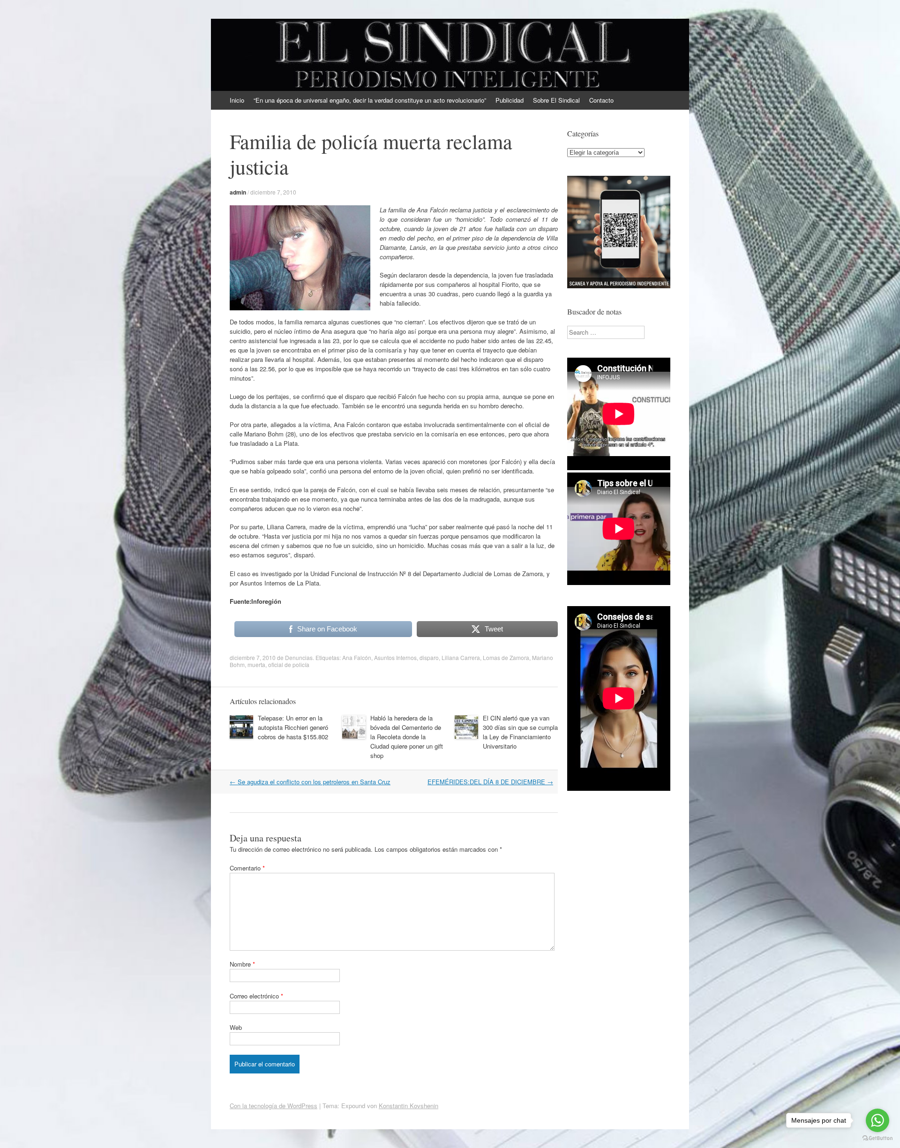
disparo (429, 657)
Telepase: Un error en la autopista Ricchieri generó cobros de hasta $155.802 (293, 727)
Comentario (247, 867)
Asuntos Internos (395, 657)
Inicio (237, 100)
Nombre (242, 964)
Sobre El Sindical (556, 100)
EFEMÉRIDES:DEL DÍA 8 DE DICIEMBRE (490, 781)
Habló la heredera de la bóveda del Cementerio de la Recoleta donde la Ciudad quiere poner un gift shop (406, 736)
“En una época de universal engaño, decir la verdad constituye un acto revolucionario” (370, 100)
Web (236, 1027)
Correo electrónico (256, 995)
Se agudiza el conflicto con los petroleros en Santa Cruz (310, 781)
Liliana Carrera (461, 657)
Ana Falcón (356, 657)
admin (238, 192)
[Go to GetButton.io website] (877, 1138)
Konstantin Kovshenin (408, 1105)
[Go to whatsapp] (877, 1120)
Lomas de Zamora (506, 657)
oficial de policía (288, 664)
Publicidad (509, 100)
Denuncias (299, 657)
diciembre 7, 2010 (273, 192)
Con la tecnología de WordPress (273, 1105)
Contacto (601, 100)
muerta (256, 664)
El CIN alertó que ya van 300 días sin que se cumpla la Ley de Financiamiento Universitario (520, 731)
